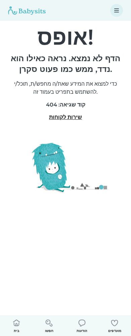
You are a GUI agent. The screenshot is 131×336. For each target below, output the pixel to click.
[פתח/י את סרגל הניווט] (116, 10)
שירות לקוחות (65, 117)
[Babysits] (27, 10)
